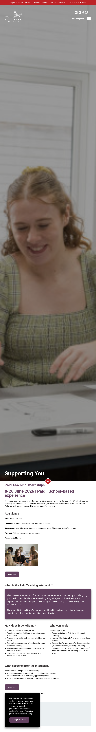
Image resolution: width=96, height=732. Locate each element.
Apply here (12, 574)
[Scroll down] (48, 481)
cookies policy (26, 714)
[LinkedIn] (90, 12)
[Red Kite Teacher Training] (13, 16)
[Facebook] (83, 12)
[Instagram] (86, 12)
